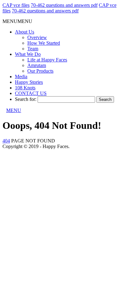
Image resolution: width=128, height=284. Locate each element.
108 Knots (25, 87)
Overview (37, 37)
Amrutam (36, 65)
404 (6, 140)
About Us (24, 31)
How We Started (43, 43)
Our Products (40, 71)
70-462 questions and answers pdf (64, 5)
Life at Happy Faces (47, 59)
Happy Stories (29, 82)
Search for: (25, 99)
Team (32, 48)
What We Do (28, 54)
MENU (13, 110)
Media (21, 76)
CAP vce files (16, 5)
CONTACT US (31, 93)
